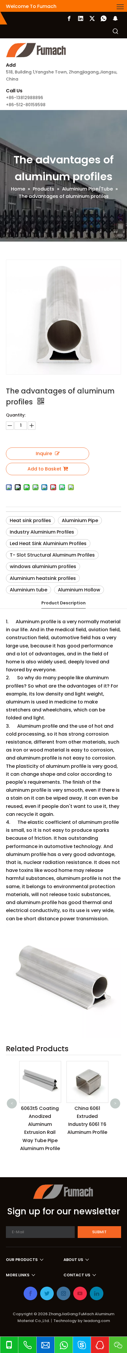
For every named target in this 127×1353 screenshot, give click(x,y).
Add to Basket (44, 468)
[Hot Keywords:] (115, 31)
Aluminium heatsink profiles (43, 578)
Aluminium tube (28, 589)
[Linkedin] (80, 18)
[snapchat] (115, 18)
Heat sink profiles (30, 520)
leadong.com (97, 1321)
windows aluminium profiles (43, 566)
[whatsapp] (103, 18)
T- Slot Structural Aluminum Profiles (52, 555)
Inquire (44, 453)
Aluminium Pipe (80, 520)
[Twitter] (92, 18)
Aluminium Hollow (79, 589)
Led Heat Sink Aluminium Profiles (48, 543)
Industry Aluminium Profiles (42, 532)
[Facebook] (69, 18)
